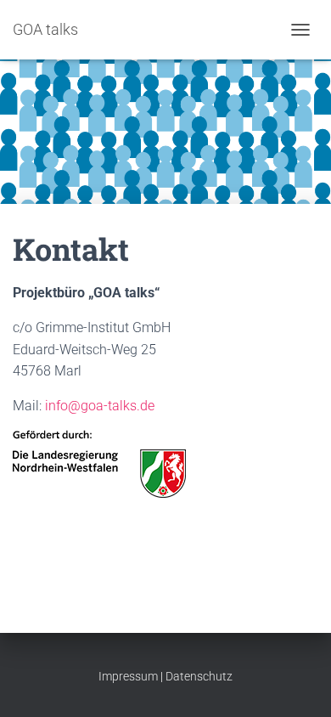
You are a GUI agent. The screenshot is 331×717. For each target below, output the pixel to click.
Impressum (128, 676)
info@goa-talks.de (99, 406)
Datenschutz (199, 676)
